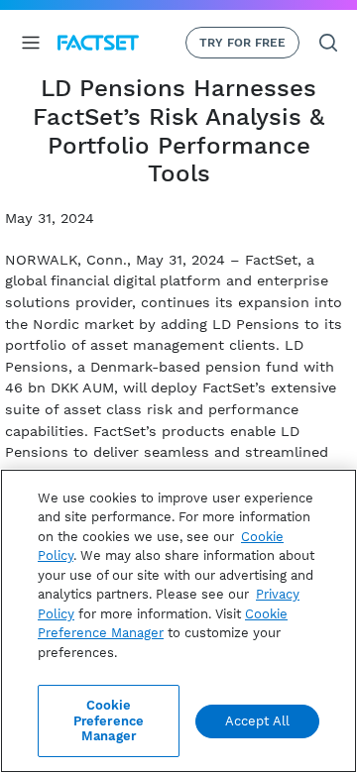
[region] (178, 621)
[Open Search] (328, 43)
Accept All (257, 721)
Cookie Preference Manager (108, 720)
